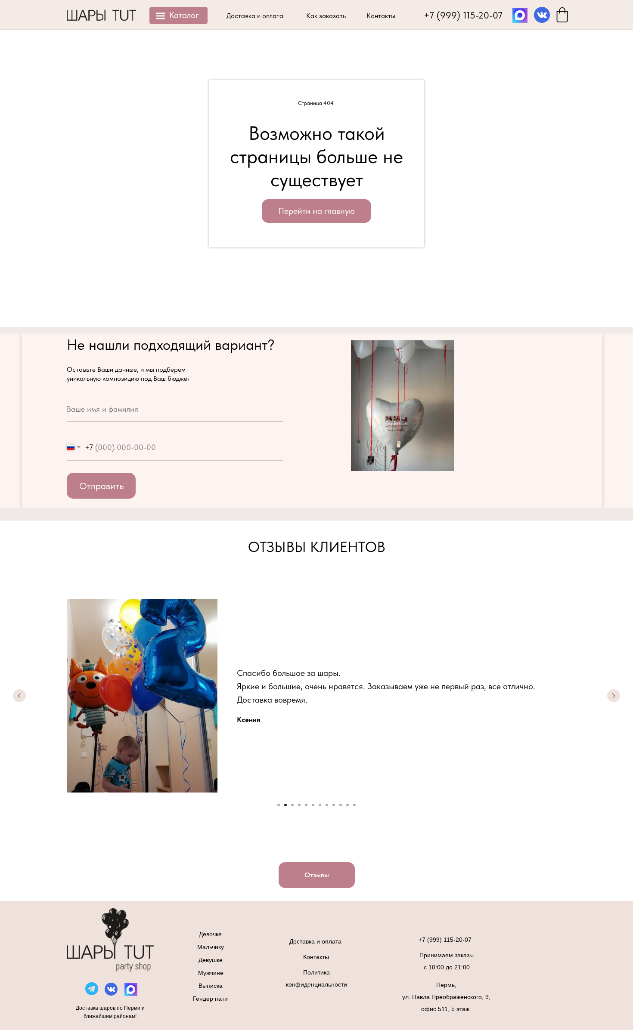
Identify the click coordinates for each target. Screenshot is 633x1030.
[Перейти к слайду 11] (347, 805)
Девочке (210, 934)
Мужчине (210, 972)
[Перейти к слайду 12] (354, 805)
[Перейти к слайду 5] (306, 805)
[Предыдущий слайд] (19, 695)
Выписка (211, 985)
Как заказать (326, 16)
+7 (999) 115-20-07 (463, 15)
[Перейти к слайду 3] (292, 805)
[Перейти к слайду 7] (320, 805)
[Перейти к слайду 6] (313, 805)
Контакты (380, 16)
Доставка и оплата (255, 16)
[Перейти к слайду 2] (285, 805)
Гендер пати (210, 998)
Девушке (211, 959)
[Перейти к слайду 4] (299, 805)
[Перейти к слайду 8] (327, 805)
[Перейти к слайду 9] (333, 805)
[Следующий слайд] (613, 695)
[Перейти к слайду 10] (340, 805)
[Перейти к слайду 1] (278, 805)
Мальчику (210, 947)
